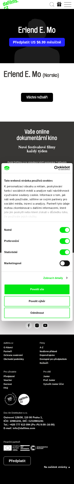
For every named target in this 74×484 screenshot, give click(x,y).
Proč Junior (49, 380)
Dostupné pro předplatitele (53, 359)
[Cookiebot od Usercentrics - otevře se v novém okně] (54, 168)
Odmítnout (37, 312)
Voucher (8, 380)
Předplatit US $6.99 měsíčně (37, 42)
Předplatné (9, 376)
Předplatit (17, 461)
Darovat (8, 384)
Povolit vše (37, 289)
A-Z (41, 347)
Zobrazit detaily (53, 277)
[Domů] (11, 4)
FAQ (6, 388)
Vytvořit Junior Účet (53, 384)
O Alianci (8, 347)
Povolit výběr (37, 301)
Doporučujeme (47, 355)
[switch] (65, 241)
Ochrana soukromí (13, 355)
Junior (46, 376)
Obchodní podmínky (14, 359)
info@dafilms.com (24, 428)
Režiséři (44, 363)
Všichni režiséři (37, 97)
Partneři (8, 351)
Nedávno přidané (48, 351)
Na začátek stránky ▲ (57, 467)
